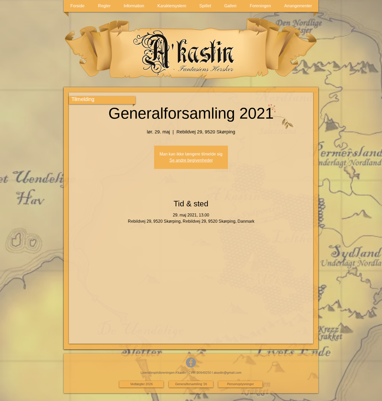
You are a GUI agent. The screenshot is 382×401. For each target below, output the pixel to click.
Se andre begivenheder (191, 160)
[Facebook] (191, 362)
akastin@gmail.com (227, 373)
